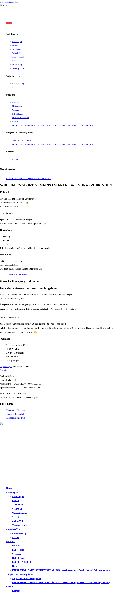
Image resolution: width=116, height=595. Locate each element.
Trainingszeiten (19, 525)
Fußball (15, 500)
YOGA (15, 517)
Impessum (4, 366)
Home (9, 488)
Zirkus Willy (18, 521)
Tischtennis (17, 504)
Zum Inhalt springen (9, 2)
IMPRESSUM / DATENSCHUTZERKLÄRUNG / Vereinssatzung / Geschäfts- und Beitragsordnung (61, 570)
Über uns (10, 541)
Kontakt (3, 370)
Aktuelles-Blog (13, 529)
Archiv (15, 537)
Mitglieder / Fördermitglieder (26, 578)
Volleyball (17, 509)
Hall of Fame (18, 558)
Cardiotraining (19, 513)
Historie (16, 566)
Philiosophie (18, 550)
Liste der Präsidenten (22, 562)
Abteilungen (12, 492)
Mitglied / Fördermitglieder (19, 574)
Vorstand (16, 554)
